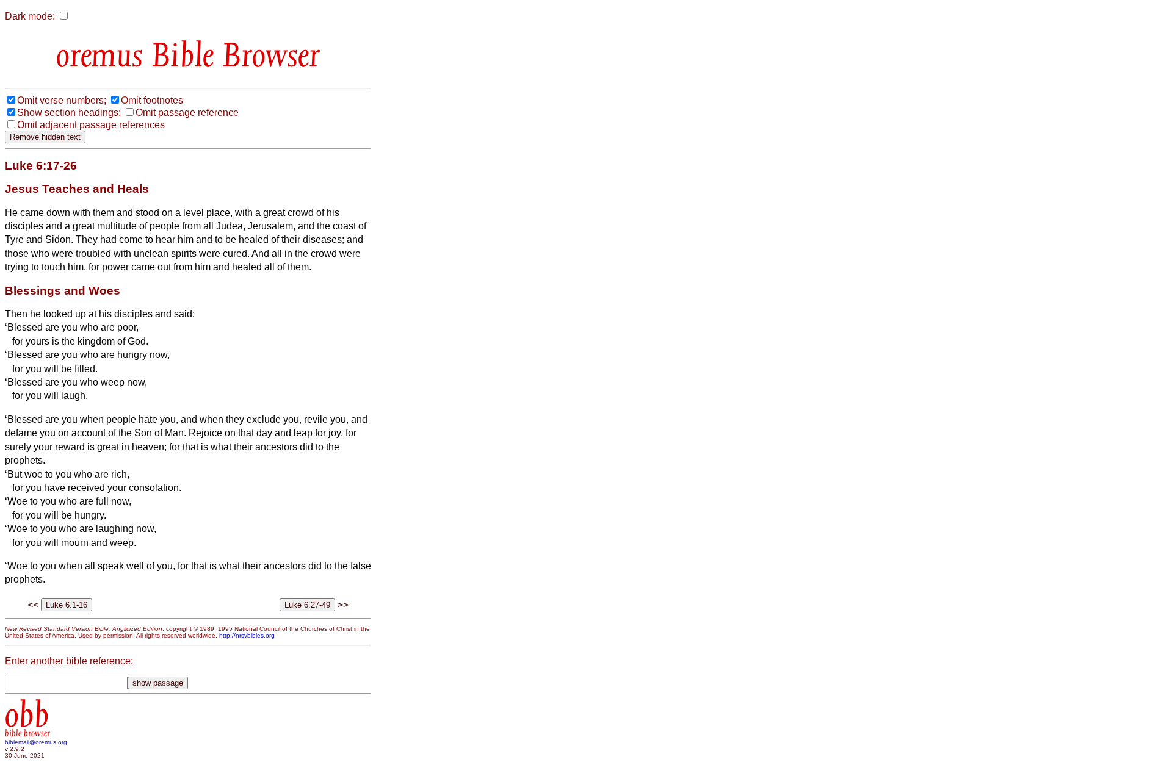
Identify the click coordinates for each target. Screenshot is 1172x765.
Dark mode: (30, 16)
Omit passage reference (187, 112)
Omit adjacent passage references (91, 125)
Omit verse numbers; (61, 100)
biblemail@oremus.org (36, 742)
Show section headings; (69, 112)
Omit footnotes (152, 100)
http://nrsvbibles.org (247, 635)
